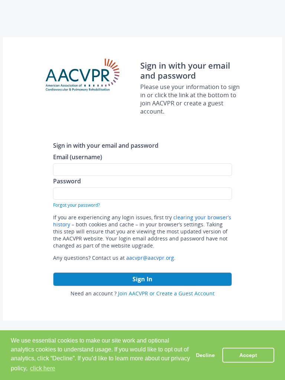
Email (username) (77, 157)
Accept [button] (248, 355)
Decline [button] (205, 355)
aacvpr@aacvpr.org (150, 257)
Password (67, 181)
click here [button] (42, 368)
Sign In (142, 279)
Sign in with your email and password (105, 145)
